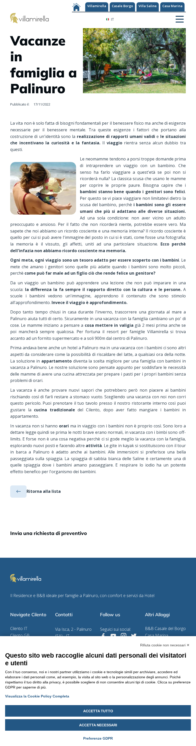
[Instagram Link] (123, 636)
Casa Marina (172, 6)
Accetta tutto (98, 711)
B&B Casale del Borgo (165, 628)
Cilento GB (20, 635)
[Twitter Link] (134, 636)
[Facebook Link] (103, 636)
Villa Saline (148, 6)
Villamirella (96, 6)
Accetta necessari (98, 725)
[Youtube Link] (113, 636)
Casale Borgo (122, 6)
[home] (29, 17)
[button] (180, 18)
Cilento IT (18, 628)
